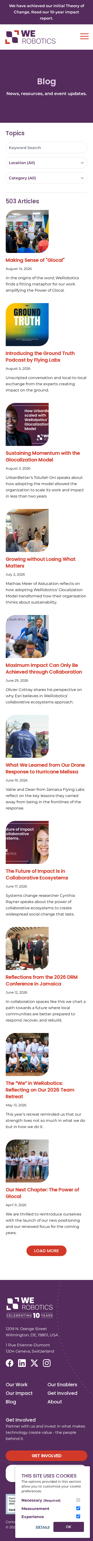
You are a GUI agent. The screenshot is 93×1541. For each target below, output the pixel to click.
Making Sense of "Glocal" (35, 260)
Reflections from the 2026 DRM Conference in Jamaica (42, 980)
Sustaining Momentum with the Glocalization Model (43, 456)
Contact (12, 1522)
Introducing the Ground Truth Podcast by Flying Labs (40, 356)
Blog (11, 1401)
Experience (32, 1516)
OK (68, 1527)
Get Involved (62, 1393)
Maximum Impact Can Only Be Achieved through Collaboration (44, 668)
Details (43, 1527)
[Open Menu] (84, 36)
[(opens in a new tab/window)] (9, 1363)
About (54, 1401)
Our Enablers (62, 1384)
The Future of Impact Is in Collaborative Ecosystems (37, 874)
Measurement (35, 1508)
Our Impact (19, 1393)
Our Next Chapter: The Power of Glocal (42, 1193)
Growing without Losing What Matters (41, 562)
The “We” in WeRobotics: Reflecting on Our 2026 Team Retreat (40, 1090)
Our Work (17, 1384)
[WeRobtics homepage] (30, 37)
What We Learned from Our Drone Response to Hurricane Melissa (45, 768)
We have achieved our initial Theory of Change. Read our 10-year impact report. (46, 12)
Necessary (41, 1500)
